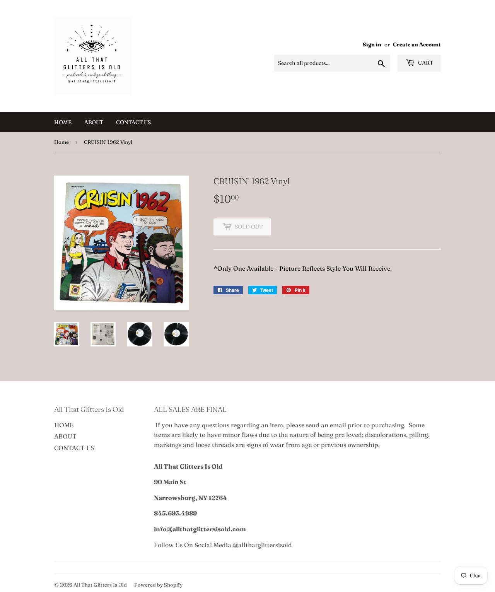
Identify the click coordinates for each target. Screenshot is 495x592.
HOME (63, 122)
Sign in (372, 44)
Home (61, 142)
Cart (425, 62)
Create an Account (417, 44)
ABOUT (93, 122)
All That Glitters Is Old (100, 585)
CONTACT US (133, 122)
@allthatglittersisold (262, 545)
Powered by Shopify (158, 585)
